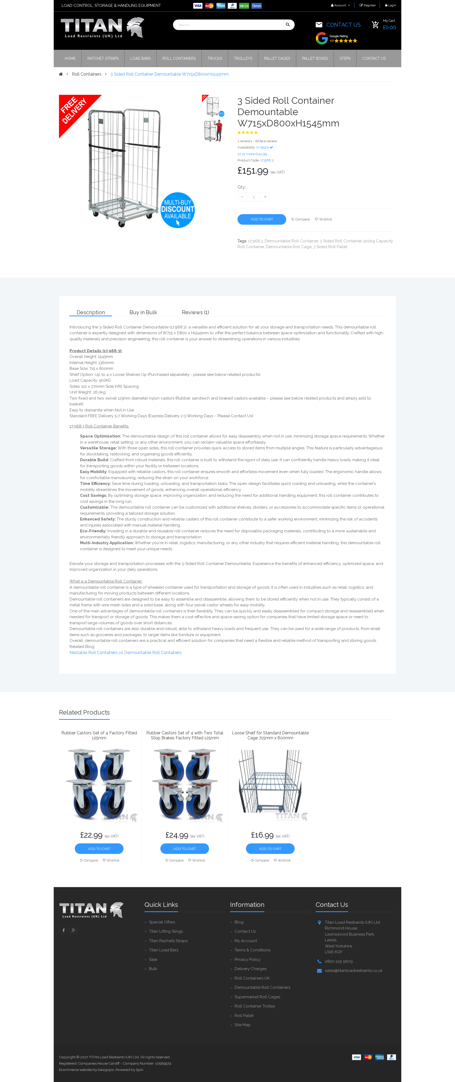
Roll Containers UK (252, 978)
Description (91, 312)
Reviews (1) (195, 312)
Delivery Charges (250, 968)
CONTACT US (344, 25)
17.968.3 (255, 241)
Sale (153, 959)
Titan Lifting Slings (166, 931)
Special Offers (162, 922)
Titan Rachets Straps (168, 940)
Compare (302, 219)
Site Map (243, 1024)
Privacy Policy (247, 959)
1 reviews (245, 141)
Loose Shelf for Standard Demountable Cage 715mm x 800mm (270, 735)
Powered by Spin (129, 1070)
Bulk (153, 968)
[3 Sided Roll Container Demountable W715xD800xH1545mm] (213, 106)
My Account (246, 940)
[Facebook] (63, 930)
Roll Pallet (244, 1015)
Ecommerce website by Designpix (86, 1070)
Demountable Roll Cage (288, 246)
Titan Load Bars (163, 950)
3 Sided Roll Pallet (330, 246)
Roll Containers (86, 74)
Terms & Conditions (252, 950)
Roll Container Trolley (255, 1006)
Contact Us (245, 931)
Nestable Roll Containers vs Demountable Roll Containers (126, 652)
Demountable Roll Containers (262, 987)
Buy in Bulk (143, 312)
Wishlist (325, 219)
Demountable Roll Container (291, 241)
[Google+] (73, 930)
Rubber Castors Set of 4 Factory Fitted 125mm (99, 735)
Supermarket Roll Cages (257, 997)
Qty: (242, 187)
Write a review (266, 141)
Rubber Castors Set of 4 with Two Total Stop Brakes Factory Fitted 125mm (184, 735)
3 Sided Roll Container (341, 241)
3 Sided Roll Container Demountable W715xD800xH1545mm (169, 74)
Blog (239, 922)
